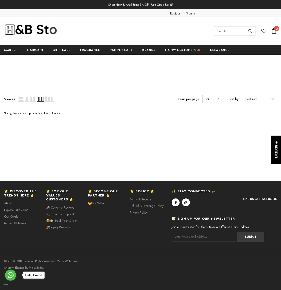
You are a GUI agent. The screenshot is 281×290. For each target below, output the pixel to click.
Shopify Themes (14, 267)
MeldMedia (36, 267)
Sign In (190, 13)
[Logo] (37, 31)
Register (175, 13)
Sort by (234, 99)
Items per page (188, 99)
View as (9, 99)
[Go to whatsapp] (10, 275)
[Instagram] (186, 202)
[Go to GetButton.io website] (11, 284)
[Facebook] (176, 202)
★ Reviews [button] (276, 150)
